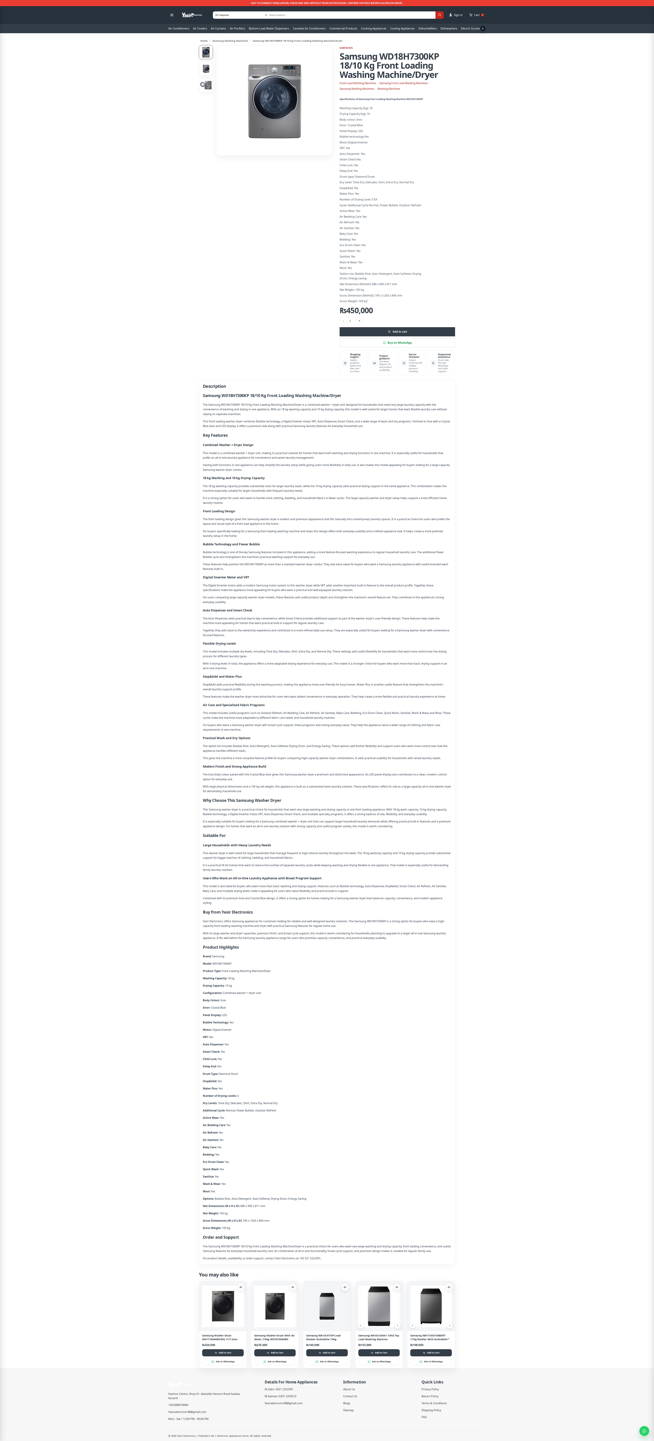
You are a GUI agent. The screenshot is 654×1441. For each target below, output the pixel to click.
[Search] (439, 15)
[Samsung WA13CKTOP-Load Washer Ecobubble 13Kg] (327, 1306)
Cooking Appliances (373, 28)
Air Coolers (200, 28)
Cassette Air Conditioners (309, 28)
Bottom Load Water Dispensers (269, 28)
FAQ (424, 1417)
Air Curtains (218, 28)
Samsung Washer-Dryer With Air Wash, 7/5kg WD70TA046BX (274, 1337)
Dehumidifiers (427, 28)
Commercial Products (343, 28)
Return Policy (430, 1396)
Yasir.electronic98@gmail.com (187, 1412)
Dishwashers (449, 28)
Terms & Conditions (434, 1403)
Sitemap (348, 1410)
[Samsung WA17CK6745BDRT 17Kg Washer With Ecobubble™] (431, 1306)
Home (204, 40)
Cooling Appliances (402, 28)
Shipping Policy (431, 1410)
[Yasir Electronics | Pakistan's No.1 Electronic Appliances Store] (194, 15)
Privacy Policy (430, 1389)
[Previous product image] (360, 1325)
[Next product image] (397, 1325)
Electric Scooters (471, 28)
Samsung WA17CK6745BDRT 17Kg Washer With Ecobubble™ (429, 1337)
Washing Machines (388, 89)
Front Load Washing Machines (358, 83)
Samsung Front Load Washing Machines (403, 83)
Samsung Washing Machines (230, 40)
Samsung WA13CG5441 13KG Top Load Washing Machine (378, 1337)
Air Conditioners (178, 28)
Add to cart (400, 331)
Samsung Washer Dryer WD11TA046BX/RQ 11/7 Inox (219, 1337)
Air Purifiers (237, 28)
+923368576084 (178, 1405)
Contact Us (350, 1396)
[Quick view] (240, 1287)
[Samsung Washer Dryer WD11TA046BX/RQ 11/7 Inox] (223, 1306)
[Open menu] (171, 15)
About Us (349, 1389)
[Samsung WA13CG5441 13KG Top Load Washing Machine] (379, 1306)
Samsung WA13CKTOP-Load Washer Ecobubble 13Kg (323, 1337)
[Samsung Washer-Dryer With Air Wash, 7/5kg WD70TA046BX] (275, 1306)
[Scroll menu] (483, 28)
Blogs (346, 1403)
